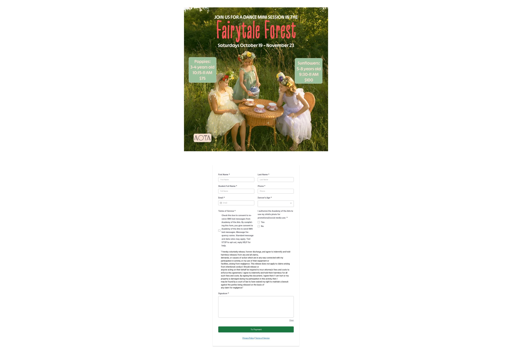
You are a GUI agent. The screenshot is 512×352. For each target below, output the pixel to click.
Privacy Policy (248, 338)
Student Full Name (227, 186)
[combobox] (276, 203)
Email (221, 198)
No (262, 226)
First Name (224, 174)
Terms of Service (227, 211)
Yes (263, 222)
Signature (223, 293)
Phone (261, 186)
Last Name (263, 174)
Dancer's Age (265, 198)
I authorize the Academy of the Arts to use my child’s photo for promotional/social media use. (275, 214)
